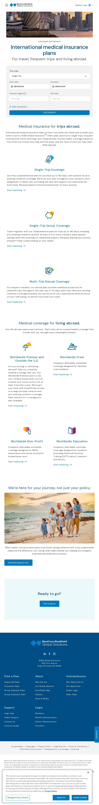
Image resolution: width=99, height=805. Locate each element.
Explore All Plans (12, 682)
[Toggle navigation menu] (6, 5)
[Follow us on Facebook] (49, 653)
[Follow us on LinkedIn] (44, 653)
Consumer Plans (11, 686)
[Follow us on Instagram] (54, 653)
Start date (23, 82)
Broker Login (72, 690)
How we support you (18, 563)
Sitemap (75, 749)
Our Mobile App (42, 690)
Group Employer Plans (14, 690)
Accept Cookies (80, 797)
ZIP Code (54, 94)
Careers (39, 694)
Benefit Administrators (46, 717)
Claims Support (11, 717)
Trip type (13, 71)
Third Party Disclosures (31, 749)
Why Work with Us (74, 682)
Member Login (81, 5)
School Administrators (46, 721)
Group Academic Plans (15, 694)
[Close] (88, 772)
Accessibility (17, 746)
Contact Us (9, 721)
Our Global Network (44, 686)
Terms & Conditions (78, 746)
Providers (39, 726)
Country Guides (11, 726)
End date (64, 82)
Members (39, 713)
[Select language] (90, 5)
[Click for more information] (25, 94)
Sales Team (71, 694)
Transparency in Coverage (56, 749)
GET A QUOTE (49, 113)
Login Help (9, 713)
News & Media (42, 698)
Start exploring (14, 190)
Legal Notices (59, 746)
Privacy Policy (44, 746)
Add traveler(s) (19, 107)
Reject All (61, 797)
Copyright (30, 746)
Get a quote (49, 604)
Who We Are (41, 682)
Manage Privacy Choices (17, 797)
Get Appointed (73, 686)
